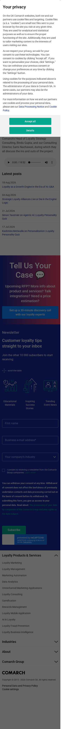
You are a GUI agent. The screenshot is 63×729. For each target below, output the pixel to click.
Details (30, 130)
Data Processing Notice (31, 106)
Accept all (30, 121)
